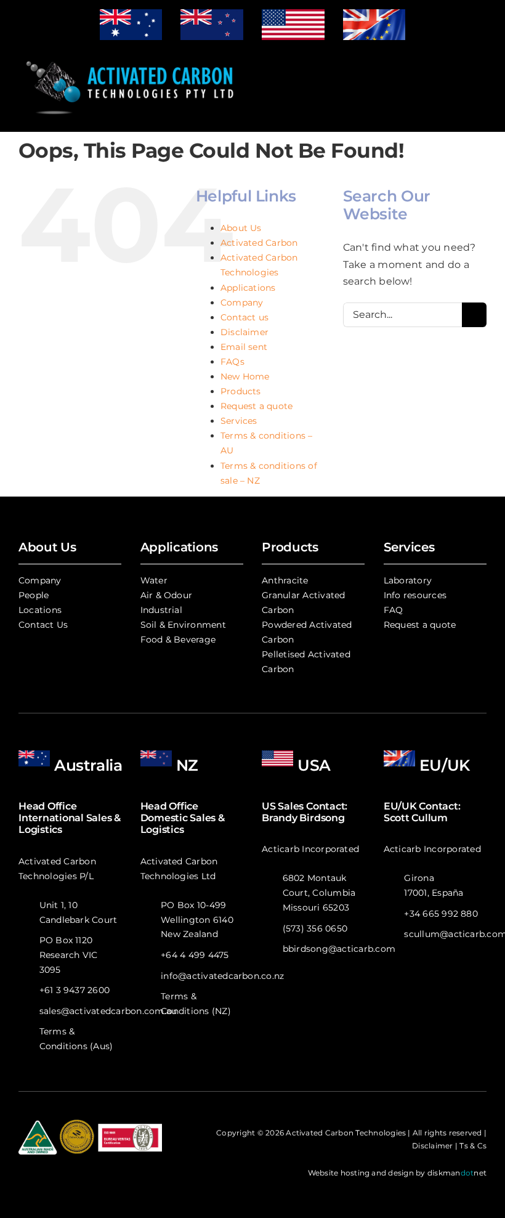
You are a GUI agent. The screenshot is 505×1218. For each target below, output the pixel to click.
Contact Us (43, 624)
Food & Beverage (178, 639)
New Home (245, 376)
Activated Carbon (259, 242)
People (33, 595)
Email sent (243, 346)
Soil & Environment (183, 624)
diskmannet (457, 1172)
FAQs (232, 361)
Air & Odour (166, 595)
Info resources (415, 595)
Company (242, 302)
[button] (357, 87)
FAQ (393, 609)
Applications (248, 287)
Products (240, 391)
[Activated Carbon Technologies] (130, 57)
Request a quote (256, 406)
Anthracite (285, 580)
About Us (241, 227)
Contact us (244, 317)
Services (238, 420)
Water (154, 580)
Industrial (161, 609)
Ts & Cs (473, 1145)
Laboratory (408, 580)
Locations (40, 609)
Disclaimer (244, 332)
